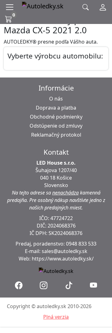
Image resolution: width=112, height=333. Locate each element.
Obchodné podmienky (56, 116)
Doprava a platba (56, 107)
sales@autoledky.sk (64, 251)
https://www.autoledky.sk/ (63, 258)
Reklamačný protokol (56, 134)
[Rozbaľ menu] (11, 7)
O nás (56, 98)
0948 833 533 (81, 243)
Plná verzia (56, 316)
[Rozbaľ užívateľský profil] (103, 7)
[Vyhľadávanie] (85, 7)
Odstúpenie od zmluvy (56, 125)
